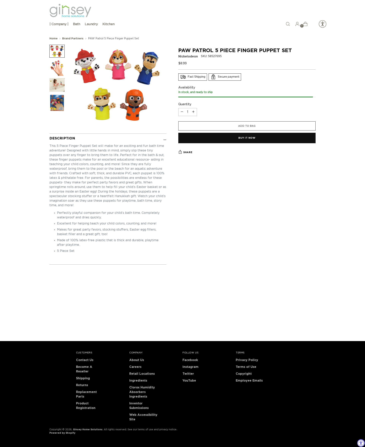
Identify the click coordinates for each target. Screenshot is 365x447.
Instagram (190, 366)
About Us (136, 360)
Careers (135, 366)
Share (187, 152)
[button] (288, 24)
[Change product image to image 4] (57, 103)
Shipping (83, 378)
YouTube (189, 380)
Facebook (190, 360)
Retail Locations (142, 373)
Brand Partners (72, 38)
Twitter (188, 373)
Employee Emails (249, 380)
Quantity (184, 104)
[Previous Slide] (303, 297)
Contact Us (84, 360)
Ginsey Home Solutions (87, 429)
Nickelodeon (188, 56)
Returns (82, 385)
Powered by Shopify (62, 433)
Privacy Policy (247, 360)
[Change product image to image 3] (57, 85)
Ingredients (138, 380)
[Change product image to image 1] (57, 51)
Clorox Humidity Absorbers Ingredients (142, 392)
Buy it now (246, 138)
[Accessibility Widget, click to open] (361, 443)
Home (53, 38)
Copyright (244, 373)
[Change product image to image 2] (57, 68)
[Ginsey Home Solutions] (70, 10)
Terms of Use (246, 366)
